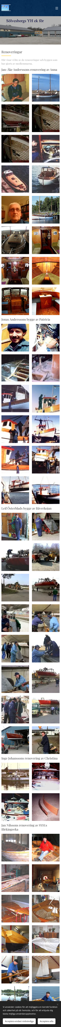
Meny (57, 8)
